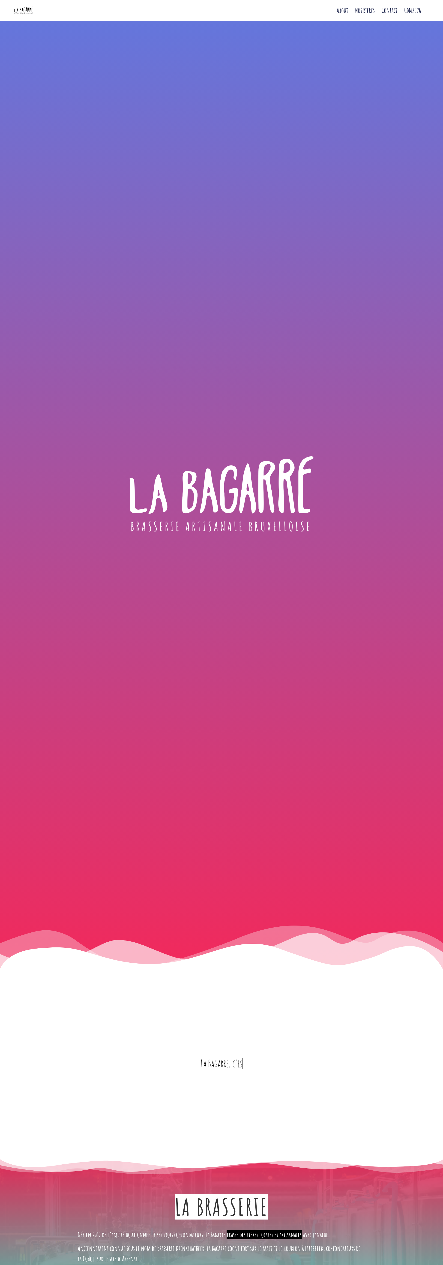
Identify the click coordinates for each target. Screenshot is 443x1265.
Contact (389, 10)
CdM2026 (412, 10)
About (342, 10)
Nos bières (365, 10)
